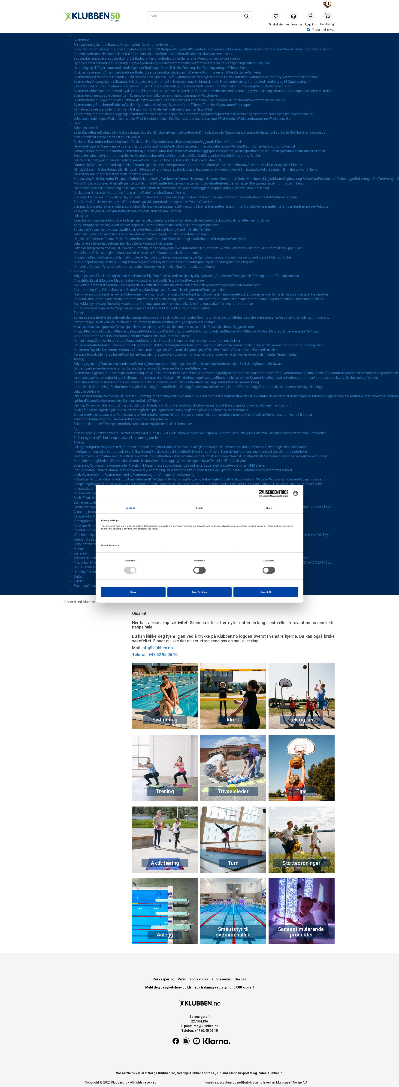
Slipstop (224, 470)
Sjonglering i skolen (227, 484)
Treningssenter (114, 424)
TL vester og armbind (145, 438)
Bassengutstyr (131, 44)
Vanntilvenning (183, 475)
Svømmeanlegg (85, 373)
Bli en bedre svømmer (232, 465)
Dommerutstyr (134, 151)
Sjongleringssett (236, 257)
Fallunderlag (124, 248)
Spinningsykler (300, 294)
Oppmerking (259, 377)
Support (262, 364)
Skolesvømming (167, 95)
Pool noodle (100, 114)
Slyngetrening (205, 276)
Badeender (96, 109)
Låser (108, 285)
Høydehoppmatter (181, 183)
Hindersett (213, 179)
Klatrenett (211, 248)
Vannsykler (233, 114)
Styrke (131, 290)
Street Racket (210, 451)
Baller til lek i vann (117, 109)
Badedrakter (83, 58)
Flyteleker (173, 109)
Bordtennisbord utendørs (129, 405)
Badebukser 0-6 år (120, 54)
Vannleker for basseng (238, 86)
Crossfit (79, 280)
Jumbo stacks (233, 447)
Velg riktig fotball (199, 479)
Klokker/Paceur (189, 373)
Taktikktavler (304, 151)
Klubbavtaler (102, 470)
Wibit (208, 109)
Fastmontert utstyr (234, 81)
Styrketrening (177, 479)
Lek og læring (83, 447)
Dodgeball (107, 132)
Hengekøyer (95, 160)
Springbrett (170, 206)
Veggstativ (207, 142)
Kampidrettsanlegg (143, 387)
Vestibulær (223, 350)
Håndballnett (151, 169)
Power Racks (106, 303)
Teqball (219, 405)
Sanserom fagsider (88, 350)
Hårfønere (182, 368)
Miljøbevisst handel (87, 558)
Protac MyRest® (259, 331)
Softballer (282, 132)
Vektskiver (202, 285)
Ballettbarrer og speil (109, 202)
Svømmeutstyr (85, 105)
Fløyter (128, 197)
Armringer (106, 63)
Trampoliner (222, 239)
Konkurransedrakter (212, 58)
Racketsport (328, 179)
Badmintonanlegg (141, 382)
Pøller (303, 317)
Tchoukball (288, 146)
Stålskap (132, 368)
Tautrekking (229, 451)
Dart (170, 146)
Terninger (197, 225)
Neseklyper (161, 105)
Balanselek (82, 229)
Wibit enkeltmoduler (121, 118)
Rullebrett (178, 317)
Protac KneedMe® (184, 331)
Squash (169, 192)
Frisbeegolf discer (87, 586)
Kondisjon (119, 290)
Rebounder (258, 197)
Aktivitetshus (100, 382)
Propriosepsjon (196, 350)
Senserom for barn (167, 414)
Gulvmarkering (149, 179)
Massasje (81, 327)
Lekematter (143, 253)
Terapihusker (237, 354)
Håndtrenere (116, 340)
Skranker (97, 206)
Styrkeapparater (128, 303)
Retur (182, 979)
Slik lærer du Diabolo (255, 484)
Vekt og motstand (254, 114)
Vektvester (236, 285)
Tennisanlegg (249, 387)
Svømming (82, 40)
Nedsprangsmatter (235, 183)
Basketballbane (178, 382)
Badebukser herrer (173, 54)
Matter (278, 179)
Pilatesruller (284, 299)
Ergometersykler (237, 294)
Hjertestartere (110, 68)
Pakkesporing (163, 979)
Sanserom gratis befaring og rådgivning (294, 345)
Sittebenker (198, 368)
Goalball (236, 456)
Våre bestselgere (86, 535)
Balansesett (117, 229)
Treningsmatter (264, 276)
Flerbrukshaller (226, 382)
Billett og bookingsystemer (148, 81)
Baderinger (122, 63)
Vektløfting (166, 280)
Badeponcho (180, 72)
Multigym (90, 303)
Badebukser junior (147, 54)
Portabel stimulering (197, 345)
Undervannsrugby (209, 86)
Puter (295, 317)
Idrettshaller (82, 382)
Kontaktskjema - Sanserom (108, 419)
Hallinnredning (98, 387)
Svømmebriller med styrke (267, 77)
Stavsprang (240, 155)
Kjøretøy (173, 262)
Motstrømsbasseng (98, 49)
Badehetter (104, 105)
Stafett (227, 155)
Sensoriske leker (266, 350)
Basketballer (91, 132)
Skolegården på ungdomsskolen (156, 410)
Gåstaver (100, 340)
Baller (78, 132)
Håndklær (155, 100)
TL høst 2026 (157, 433)
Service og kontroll (225, 387)
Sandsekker (134, 285)
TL (75, 428)
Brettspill (110, 262)
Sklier (264, 248)
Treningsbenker (178, 303)
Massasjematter (150, 327)
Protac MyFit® (236, 331)
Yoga (98, 290)
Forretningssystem (218, 1082)
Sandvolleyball (158, 211)
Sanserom (81, 345)
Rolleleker (245, 396)
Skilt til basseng (153, 86)
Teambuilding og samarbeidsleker (98, 220)
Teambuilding (259, 220)
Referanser (139, 49)
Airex (88, 521)
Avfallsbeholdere (372, 396)
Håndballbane (119, 387)
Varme (192, 165)
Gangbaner (270, 317)
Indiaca (166, 169)
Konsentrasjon (84, 322)
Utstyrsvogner (187, 188)
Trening (79, 271)
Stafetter (242, 220)
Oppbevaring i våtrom (228, 188)
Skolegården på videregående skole (206, 410)
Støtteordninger (85, 507)
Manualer (107, 280)
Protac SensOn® (153, 336)
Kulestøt (166, 155)
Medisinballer (137, 276)
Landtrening (198, 100)
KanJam (249, 447)
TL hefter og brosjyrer (132, 433)
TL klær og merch (86, 438)
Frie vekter (81, 285)
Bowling (98, 262)
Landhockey (239, 165)
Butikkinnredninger (181, 81)
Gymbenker (168, 179)
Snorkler (225, 100)
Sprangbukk (133, 206)
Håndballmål (133, 169)
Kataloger (237, 479)
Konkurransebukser (218, 54)
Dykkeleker (158, 109)
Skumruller (89, 308)
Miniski (161, 266)
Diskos (130, 155)
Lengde (177, 155)
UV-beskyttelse (236, 72)
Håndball (80, 169)
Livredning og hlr (276, 81)
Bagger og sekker (110, 100)
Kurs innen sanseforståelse (148, 419)
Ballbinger (116, 377)
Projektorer (220, 345)
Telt (160, 160)
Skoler (78, 498)
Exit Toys (323, 535)
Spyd (218, 155)
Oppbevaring (121, 49)
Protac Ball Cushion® (101, 331)
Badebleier (99, 54)
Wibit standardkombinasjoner (196, 118)
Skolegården (83, 410)
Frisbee (105, 243)
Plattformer (209, 95)
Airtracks (90, 183)
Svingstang (187, 206)
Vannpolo (262, 86)
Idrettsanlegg (198, 151)
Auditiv (164, 350)
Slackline (182, 229)
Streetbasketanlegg (327, 377)
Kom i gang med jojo (166, 484)
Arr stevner (93, 155)
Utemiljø (80, 405)
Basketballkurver (119, 142)
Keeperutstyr (227, 151)
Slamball (152, 280)
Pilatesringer (267, 299)
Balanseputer (133, 317)
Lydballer (97, 354)
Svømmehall (83, 81)
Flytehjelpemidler (86, 63)
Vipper (330, 396)
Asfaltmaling (100, 225)
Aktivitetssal (119, 382)
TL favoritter (317, 433)
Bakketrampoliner (110, 401)
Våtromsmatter (280, 86)
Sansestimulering (146, 350)
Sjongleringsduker (157, 257)
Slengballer (252, 132)
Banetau (114, 44)
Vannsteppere (214, 114)
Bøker (114, 225)
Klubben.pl (275, 1073)
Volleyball (392, 179)
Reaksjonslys (185, 276)
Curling (122, 262)
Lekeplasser (82, 391)
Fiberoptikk (174, 345)
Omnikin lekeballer (139, 174)
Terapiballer (82, 354)
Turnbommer (234, 206)
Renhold (154, 49)
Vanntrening (83, 114)
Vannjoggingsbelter (240, 63)
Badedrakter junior (148, 58)
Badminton (99, 192)
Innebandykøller (252, 169)
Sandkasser (131, 401)
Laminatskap (147, 368)
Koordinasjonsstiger (171, 197)
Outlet (78, 576)
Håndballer (160, 132)
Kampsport (224, 146)
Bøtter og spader (130, 266)
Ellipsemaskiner (214, 294)
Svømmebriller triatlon (302, 77)
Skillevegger (166, 368)
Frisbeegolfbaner (214, 377)
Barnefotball (92, 479)
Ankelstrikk (137, 465)
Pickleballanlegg (180, 387)
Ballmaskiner (154, 377)
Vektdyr (209, 322)
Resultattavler (202, 387)
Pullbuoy (213, 100)
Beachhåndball (97, 169)
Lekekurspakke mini (181, 433)
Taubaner (318, 396)
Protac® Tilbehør (178, 336)
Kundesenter (221, 979)
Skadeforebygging (164, 461)
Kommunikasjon (319, 317)
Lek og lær (81, 216)
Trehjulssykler (244, 262)
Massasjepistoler (174, 327)
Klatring (248, 146)
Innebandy (210, 169)
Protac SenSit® (129, 336)
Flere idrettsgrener (87, 146)
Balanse (110, 239)
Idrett (78, 123)
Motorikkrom (83, 253)
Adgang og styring (87, 364)
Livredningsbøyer (132, 68)
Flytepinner (188, 109)
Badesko (233, 58)
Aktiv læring (82, 225)
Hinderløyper (163, 248)
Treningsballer (242, 276)
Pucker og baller (278, 165)
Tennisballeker (268, 451)
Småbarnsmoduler (166, 253)
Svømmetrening (85, 100)
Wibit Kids (168, 118)
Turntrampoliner (304, 206)
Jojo (115, 257)
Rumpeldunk (168, 220)
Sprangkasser (152, 206)
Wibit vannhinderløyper (315, 49)
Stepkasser (223, 276)
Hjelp (77, 544)
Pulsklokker (168, 276)
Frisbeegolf (191, 146)
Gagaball (216, 447)
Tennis (180, 192)
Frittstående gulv (128, 183)
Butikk (156, 373)
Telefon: (155, 654)
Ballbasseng (101, 253)
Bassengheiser (120, 373)
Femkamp (309, 535)
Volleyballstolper (136, 211)
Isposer (213, 151)
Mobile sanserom (277, 414)
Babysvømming (113, 95)
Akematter (110, 266)
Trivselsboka (299, 433)
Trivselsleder (83, 433)
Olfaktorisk (177, 350)
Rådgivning (227, 373)
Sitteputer (172, 322)
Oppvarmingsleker (93, 451)
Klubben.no (91, 602)
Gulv (207, 308)
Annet (244, 68)
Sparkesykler (205, 262)
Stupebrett (183, 49)
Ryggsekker (133, 160)
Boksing (153, 456)
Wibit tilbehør (227, 118)
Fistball (178, 146)
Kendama (144, 484)
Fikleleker (101, 322)
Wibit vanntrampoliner (253, 118)
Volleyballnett (114, 211)
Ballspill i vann (140, 109)
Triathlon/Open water (218, 105)
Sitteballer (157, 322)
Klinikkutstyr (225, 317)
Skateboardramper (299, 377)
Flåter (200, 109)
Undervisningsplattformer (271, 91)
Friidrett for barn (113, 155)
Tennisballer (91, 137)
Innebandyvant (296, 169)
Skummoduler (114, 206)
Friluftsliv (80, 160)
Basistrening (107, 276)
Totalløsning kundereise (117, 364)
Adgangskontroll (96, 44)
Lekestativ (238, 248)
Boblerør (134, 345)
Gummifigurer (143, 248)
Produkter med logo (98, 86)
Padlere (183, 100)
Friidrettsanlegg (190, 377)
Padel (146, 192)
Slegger (208, 155)
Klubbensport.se (202, 1073)
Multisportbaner (249, 151)
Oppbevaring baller (116, 188)
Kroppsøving (83, 179)
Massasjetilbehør (220, 327)
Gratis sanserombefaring (135, 414)
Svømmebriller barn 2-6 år (114, 77)
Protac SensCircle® (103, 336)
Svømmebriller (84, 77)
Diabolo (95, 257)
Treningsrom (281, 405)
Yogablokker (124, 308)
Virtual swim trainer (318, 91)
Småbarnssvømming (89, 72)
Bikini (194, 58)
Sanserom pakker (241, 345)
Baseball (131, 239)
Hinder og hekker (145, 197)
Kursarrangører (190, 95)
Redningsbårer (155, 68)
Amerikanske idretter (116, 146)
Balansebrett (94, 317)
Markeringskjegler (212, 197)
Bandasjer (97, 165)
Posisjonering (182, 354)
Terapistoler (256, 354)
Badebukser (82, 54)
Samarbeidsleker (189, 220)
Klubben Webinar (256, 479)
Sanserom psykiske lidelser (244, 414)
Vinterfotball (220, 479)
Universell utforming (243, 49)
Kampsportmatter (208, 183)
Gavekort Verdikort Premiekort (189, 91)
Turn (381, 179)
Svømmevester (202, 63)
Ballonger (96, 234)
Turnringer (284, 206)
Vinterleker (82, 266)
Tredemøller (319, 294)
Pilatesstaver (303, 299)
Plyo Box (153, 276)
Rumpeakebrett (194, 266)
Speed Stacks (212, 220)
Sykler (143, 262)
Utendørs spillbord (160, 405)
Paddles (200, 470)
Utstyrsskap (168, 188)
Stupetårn (198, 49)
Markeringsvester (237, 197)
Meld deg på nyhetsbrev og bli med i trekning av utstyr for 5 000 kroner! (199, 987)
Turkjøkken (183, 160)
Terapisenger (202, 354)
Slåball (136, 451)
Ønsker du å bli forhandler (173, 424)
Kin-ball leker (264, 447)
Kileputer (154, 202)
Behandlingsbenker (119, 165)
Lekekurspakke (207, 433)
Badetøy (210, 465)
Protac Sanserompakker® (290, 331)
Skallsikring (248, 364)
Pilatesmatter (248, 299)
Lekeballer (217, 132)
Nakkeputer (129, 322)
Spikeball (229, 220)
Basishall (160, 382)
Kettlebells (92, 280)
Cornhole (143, 447)
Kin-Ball (204, 132)
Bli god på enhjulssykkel (107, 484)
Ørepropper (242, 105)
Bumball (130, 447)
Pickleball (262, 188)
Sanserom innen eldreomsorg (203, 414)
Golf (136, 262)
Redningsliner (193, 68)
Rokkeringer (364, 179)
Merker (79, 549)
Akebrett (96, 266)
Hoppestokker (155, 229)
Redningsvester (157, 63)
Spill (77, 262)
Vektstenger (196, 280)
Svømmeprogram (146, 475)
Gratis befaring (100, 345)
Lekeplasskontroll (347, 396)
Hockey (202, 165)
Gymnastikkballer (140, 132)
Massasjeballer (127, 327)
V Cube (286, 257)
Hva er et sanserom (103, 414)
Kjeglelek (280, 447)
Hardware (275, 364)
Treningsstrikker (279, 114)
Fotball (78, 151)
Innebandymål (274, 169)
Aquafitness (154, 465)
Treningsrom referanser (236, 303)
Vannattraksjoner (270, 49)
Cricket (162, 146)
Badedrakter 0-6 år (121, 58)
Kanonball (175, 132)
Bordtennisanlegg (203, 382)
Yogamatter (106, 308)
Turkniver (198, 160)
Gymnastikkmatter (154, 183)
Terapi (78, 313)
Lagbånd (192, 197)
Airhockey (100, 447)
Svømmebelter (180, 63)
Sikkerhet (253, 248)
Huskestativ (180, 248)
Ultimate (285, 451)
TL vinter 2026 (228, 433)
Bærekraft (81, 553)
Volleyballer (132, 137)
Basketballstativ (164, 142)
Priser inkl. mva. (323, 29)
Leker (193, 239)
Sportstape (286, 151)
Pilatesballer (229, 299)
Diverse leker (91, 243)
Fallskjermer (132, 220)
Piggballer (145, 354)
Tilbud (78, 581)
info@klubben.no (157, 647)
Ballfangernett (94, 151)
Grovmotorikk (207, 317)
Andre (210, 266)
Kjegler (268, 179)
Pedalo (165, 317)
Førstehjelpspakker (146, 165)
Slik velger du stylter (284, 484)
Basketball (81, 142)
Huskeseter (200, 396)
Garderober (150, 44)
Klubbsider (261, 63)
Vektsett (181, 280)
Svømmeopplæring (88, 95)
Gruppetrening (84, 290)
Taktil (211, 350)
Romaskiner (280, 294)
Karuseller (196, 248)
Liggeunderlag (114, 160)
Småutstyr (173, 86)
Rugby (275, 146)
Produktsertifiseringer (90, 562)
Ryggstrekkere (243, 327)
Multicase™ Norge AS (291, 1082)
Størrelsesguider (86, 502)
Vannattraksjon (338, 373)
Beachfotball (114, 151)
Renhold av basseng (127, 86)
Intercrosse (208, 146)
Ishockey (223, 165)
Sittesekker (220, 354)
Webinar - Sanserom (313, 479)
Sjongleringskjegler (184, 257)
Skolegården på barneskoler (112, 410)
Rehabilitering (84, 340)
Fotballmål (165, 151)
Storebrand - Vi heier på (308, 507)
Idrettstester (263, 456)
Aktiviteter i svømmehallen (109, 465)
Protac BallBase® (130, 331)
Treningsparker (208, 303)
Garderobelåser (228, 364)
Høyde (139, 155)
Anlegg (79, 44)
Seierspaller (276, 377)
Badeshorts (195, 54)
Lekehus (224, 248)
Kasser (97, 188)
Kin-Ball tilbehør (115, 174)
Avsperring (101, 377)
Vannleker (254, 72)
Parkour (250, 188)
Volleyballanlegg (354, 377)
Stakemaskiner (261, 294)
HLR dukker (174, 68)
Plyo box (139, 280)
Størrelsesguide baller (194, 461)
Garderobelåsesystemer (108, 368)
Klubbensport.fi (240, 1073)
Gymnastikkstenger (191, 179)
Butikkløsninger (206, 364)
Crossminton (133, 192)
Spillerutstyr (269, 151)
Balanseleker (99, 229)
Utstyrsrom (290, 387)
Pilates (107, 290)
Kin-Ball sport (94, 174)
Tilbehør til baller (112, 137)
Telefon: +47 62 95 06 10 (199, 1030)
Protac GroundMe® (157, 331)
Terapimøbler (162, 354)
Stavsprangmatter (262, 183)
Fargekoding (150, 220)
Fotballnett (180, 151)
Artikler (79, 442)
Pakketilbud (310, 179)
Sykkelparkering (202, 405)
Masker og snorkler (139, 105)
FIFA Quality (158, 479)
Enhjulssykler (135, 229)
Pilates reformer (208, 299)
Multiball (293, 447)
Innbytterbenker (238, 377)
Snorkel (236, 470)
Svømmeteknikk (262, 100)
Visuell (249, 350)
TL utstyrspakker (104, 433)
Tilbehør (220, 63)
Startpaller (167, 49)
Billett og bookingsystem (153, 364)
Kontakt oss (89, 544)
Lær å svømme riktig (179, 470)
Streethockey (257, 165)
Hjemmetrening (85, 294)
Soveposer (150, 160)
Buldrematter (106, 183)
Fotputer (114, 322)
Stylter (194, 229)
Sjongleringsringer (211, 257)
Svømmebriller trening (191, 77)
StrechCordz (240, 100)
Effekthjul (159, 345)
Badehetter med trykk (114, 91)
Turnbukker (252, 206)
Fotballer (121, 132)
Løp (185, 155)
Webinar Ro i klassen (283, 479)
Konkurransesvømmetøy (129, 470)
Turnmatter (284, 183)
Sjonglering (82, 257)
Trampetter (215, 206)
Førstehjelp (82, 165)
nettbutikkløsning (249, 1082)
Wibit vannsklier (280, 118)
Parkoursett (94, 299)
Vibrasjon (237, 350)
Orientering (262, 146)
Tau (375, 179)
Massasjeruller (197, 327)
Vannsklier (290, 49)
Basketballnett (142, 142)
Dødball (169, 447)
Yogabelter (141, 308)
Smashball (267, 132)
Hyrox (92, 525)
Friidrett (79, 155)
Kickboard (86, 470)
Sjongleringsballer (131, 257)
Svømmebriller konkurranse (227, 77)
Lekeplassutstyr (85, 248)
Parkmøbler (181, 405)
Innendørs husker (122, 253)
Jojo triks (130, 484)
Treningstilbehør (85, 197)
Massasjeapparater (102, 327)
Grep (193, 303)
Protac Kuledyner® (212, 331)
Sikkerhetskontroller (88, 424)
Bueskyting (149, 146)
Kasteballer (191, 132)
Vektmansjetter (171, 285)
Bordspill (86, 262)
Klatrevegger (144, 299)
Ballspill (116, 456)
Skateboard (187, 262)
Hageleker (81, 239)
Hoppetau (228, 179)
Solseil (145, 401)
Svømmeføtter (180, 105)
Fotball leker (110, 479)
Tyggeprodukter (191, 322)
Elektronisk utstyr (207, 81)
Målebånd (195, 155)
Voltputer (323, 206)
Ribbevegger (346, 179)
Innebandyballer (229, 169)
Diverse (296, 114)
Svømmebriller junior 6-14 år (154, 77)
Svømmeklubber (86, 91)
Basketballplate (187, 142)
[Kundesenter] (293, 16)
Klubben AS (82, 539)
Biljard (136, 146)
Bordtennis (234, 142)
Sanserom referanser (117, 350)
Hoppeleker (134, 243)
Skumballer (171, 234)
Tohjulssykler (224, 262)
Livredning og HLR (87, 68)
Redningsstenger (215, 68)
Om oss (240, 979)
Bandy (212, 165)
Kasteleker (172, 225)
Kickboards (170, 100)
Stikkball (296, 132)
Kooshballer (129, 354)
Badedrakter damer (176, 58)
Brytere (146, 345)
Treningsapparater (153, 303)
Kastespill (149, 243)
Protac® (144, 322)
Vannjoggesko (175, 114)
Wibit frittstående (148, 118)
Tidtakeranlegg (217, 49)
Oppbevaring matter (144, 188)
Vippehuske (293, 248)
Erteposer (122, 179)
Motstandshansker (151, 114)
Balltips (127, 456)
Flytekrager (138, 63)
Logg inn (310, 16)
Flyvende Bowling (187, 447)
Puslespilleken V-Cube (197, 484)
